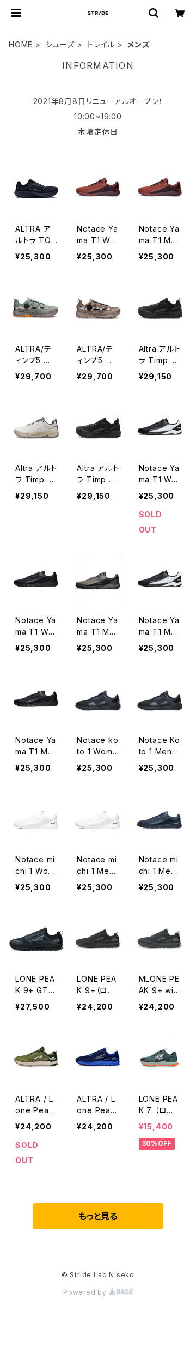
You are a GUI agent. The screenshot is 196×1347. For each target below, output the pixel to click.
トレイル (101, 44)
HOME (21, 44)
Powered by (86, 1292)
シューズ (60, 44)
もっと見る (98, 1216)
